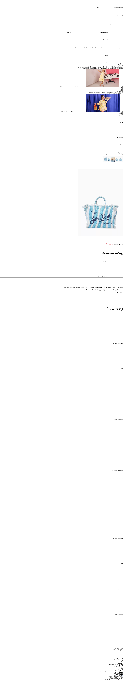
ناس (81, 67)
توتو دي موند (94, 92)
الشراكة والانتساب (115, 666)
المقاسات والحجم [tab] (111, 285)
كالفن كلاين (103, 66)
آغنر (118, 66)
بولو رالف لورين (115, 68)
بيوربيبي (112, 68)
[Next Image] (115, 239)
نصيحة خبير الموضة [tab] (120, 285)
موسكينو (83, 67)
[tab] (121, 159)
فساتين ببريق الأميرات (119, 93)
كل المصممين (121, 66)
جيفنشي (88, 66)
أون (118, 68)
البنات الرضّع (119, 91)
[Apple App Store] (119, 675)
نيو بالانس (121, 68)
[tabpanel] (61, 289)
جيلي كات (107, 67)
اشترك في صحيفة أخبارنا (119, 648)
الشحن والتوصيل (120, 673)
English (98, 7)
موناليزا (85, 67)
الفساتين (121, 111)
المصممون (121, 86)
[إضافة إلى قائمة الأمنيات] (111, 281)
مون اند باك (114, 92)
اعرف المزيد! (96, 276)
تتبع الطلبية (110, 664)
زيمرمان (81, 68)
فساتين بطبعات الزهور (112, 93)
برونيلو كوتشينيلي (108, 66)
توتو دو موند (88, 68)
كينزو (116, 659)
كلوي (100, 66)
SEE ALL (121, 310)
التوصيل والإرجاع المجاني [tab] (105, 285)
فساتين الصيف (106, 93)
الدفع (113, 664)
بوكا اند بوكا (106, 92)
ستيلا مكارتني (105, 68)
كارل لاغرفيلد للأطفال (112, 67)
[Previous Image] (115, 165)
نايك (119, 68)
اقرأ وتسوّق (121, 668)
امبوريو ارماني (93, 66)
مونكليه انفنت (89, 67)
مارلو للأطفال (93, 67)
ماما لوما (96, 67)
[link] (119, 63)
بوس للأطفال (113, 66)
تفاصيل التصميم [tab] (115, 285)
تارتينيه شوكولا (100, 68)
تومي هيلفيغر (92, 68)
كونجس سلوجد (100, 67)
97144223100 (111, 678)
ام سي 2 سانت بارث (118, 244)
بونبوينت (116, 66)
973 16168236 (112, 677)
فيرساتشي (84, 68)
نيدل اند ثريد (79, 67)
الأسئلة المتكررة (116, 664)
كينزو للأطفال (104, 67)
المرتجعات (115, 673)
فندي (90, 66)
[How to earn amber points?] (115, 266)
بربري (105, 66)
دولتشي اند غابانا (97, 66)
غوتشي (122, 67)
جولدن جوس (85, 66)
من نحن (122, 666)
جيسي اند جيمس (118, 67)
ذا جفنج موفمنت (96, 68)
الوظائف (119, 666)
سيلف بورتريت (109, 68)
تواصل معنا (121, 664)
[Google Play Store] (112, 675)
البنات (122, 91)
